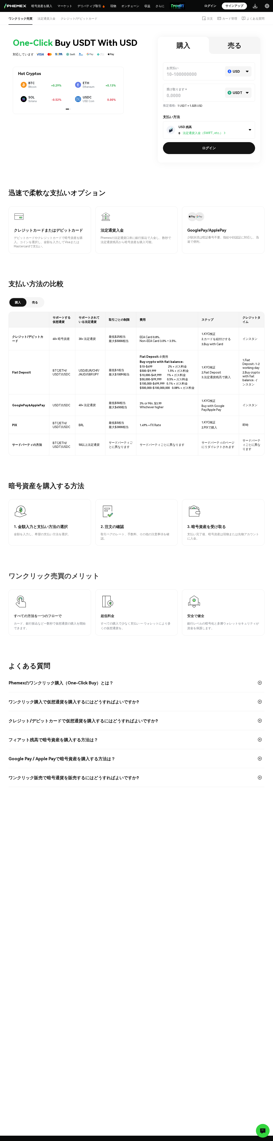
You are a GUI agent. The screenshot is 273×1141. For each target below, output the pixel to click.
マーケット (64, 6)
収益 (147, 6)
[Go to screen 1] (67, 109)
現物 (113, 6)
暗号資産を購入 (41, 6)
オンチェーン (130, 6)
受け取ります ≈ (177, 89)
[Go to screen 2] (70, 109)
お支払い (173, 67)
